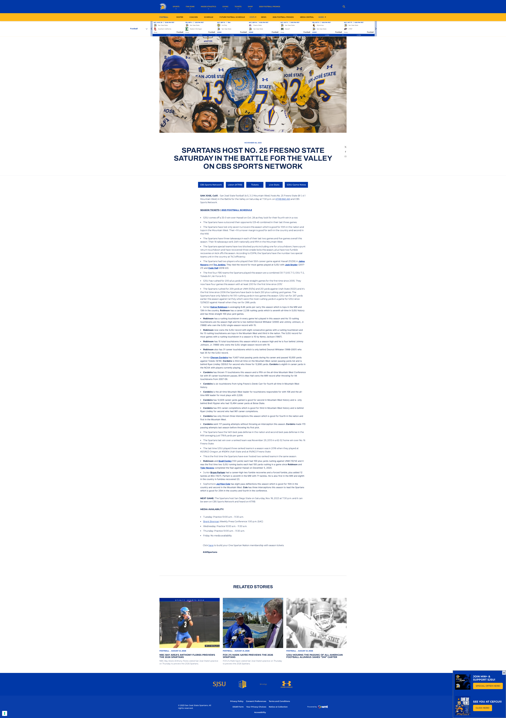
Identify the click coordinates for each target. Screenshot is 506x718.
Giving (225, 7)
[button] (151, 28)
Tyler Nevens (207, 467)
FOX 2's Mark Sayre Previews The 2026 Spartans (248, 656)
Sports (176, 7)
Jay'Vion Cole (223, 484)
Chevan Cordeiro (219, 357)
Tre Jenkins (219, 264)
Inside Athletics (208, 7)
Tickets (238, 7)
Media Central (307, 17)
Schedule (208, 17)
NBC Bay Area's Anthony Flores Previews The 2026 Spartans (187, 656)
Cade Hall (213, 268)
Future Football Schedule (232, 17)
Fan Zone (190, 7)
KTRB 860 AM (283, 199)
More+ (321, 17)
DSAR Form (238, 707)
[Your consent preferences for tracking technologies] (4, 713)
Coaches (193, 17)
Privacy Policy (236, 701)
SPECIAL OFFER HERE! (489, 687)
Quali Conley (225, 461)
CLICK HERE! (484, 709)
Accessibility (260, 712)
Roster (179, 17)
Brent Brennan (211, 521)
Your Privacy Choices (256, 707)
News (263, 17)
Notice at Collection (278, 707)
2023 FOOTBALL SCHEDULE (236, 210)
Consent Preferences (256, 701)
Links (168, 35)
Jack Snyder (291, 264)
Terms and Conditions (279, 701)
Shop (250, 7)
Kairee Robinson (218, 307)
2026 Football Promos (269, 6)
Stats (252, 17)
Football (164, 651)
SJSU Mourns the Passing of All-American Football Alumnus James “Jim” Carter (314, 656)
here (210, 545)
